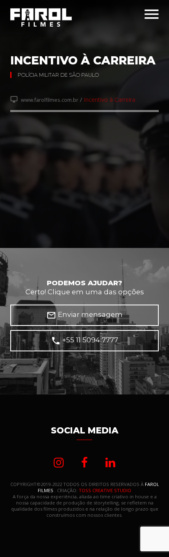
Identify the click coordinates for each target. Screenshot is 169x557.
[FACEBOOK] (84, 462)
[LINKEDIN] (110, 462)
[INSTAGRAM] (58, 462)
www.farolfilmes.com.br (44, 99)
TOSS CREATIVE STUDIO (105, 490)
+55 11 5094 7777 (84, 341)
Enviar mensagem (84, 315)
